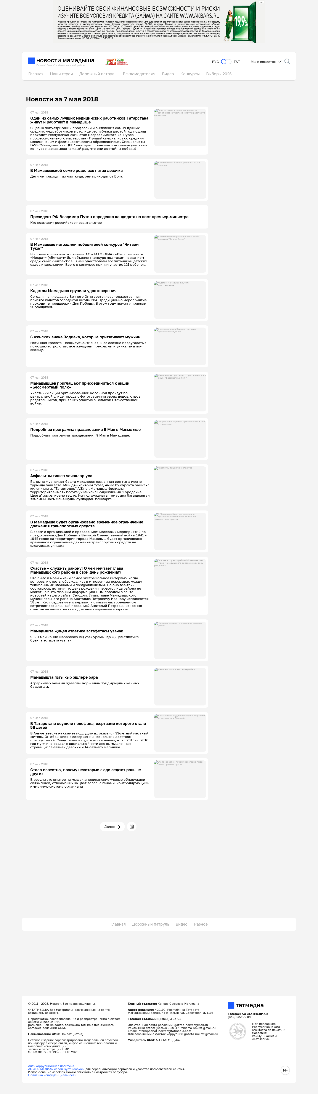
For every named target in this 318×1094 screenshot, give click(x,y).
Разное (201, 924)
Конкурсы (190, 73)
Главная (35, 73)
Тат (237, 62)
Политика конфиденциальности (52, 1075)
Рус (215, 62)
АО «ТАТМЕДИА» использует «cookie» (56, 1069)
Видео (168, 73)
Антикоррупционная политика (51, 1066)
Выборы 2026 (219, 73)
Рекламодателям (139, 73)
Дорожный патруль (97, 73)
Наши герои (61, 73)
